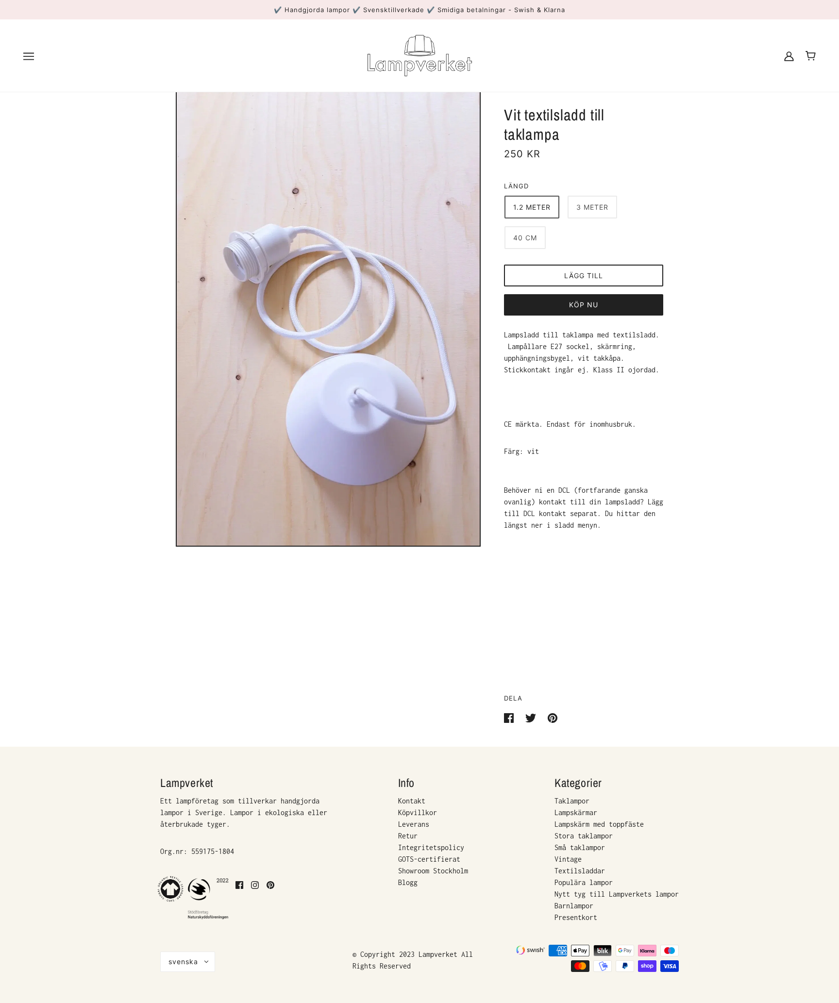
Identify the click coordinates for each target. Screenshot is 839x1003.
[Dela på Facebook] (510, 717)
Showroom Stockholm (433, 871)
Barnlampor (573, 906)
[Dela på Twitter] (532, 717)
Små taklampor (579, 847)
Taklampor (571, 801)
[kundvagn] (810, 55)
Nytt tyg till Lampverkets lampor (616, 894)
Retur (408, 836)
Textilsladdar (579, 871)
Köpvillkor (417, 812)
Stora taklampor (583, 836)
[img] (239, 898)
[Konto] (789, 55)
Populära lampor (583, 882)
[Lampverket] (420, 54)
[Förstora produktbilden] (328, 318)
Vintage (568, 859)
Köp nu (583, 305)
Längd (516, 186)
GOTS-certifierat (429, 859)
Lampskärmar (575, 812)
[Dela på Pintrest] (552, 717)
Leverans (413, 824)
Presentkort (575, 917)
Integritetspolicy (431, 847)
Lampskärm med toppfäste (599, 824)
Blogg (408, 882)
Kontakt (411, 801)
